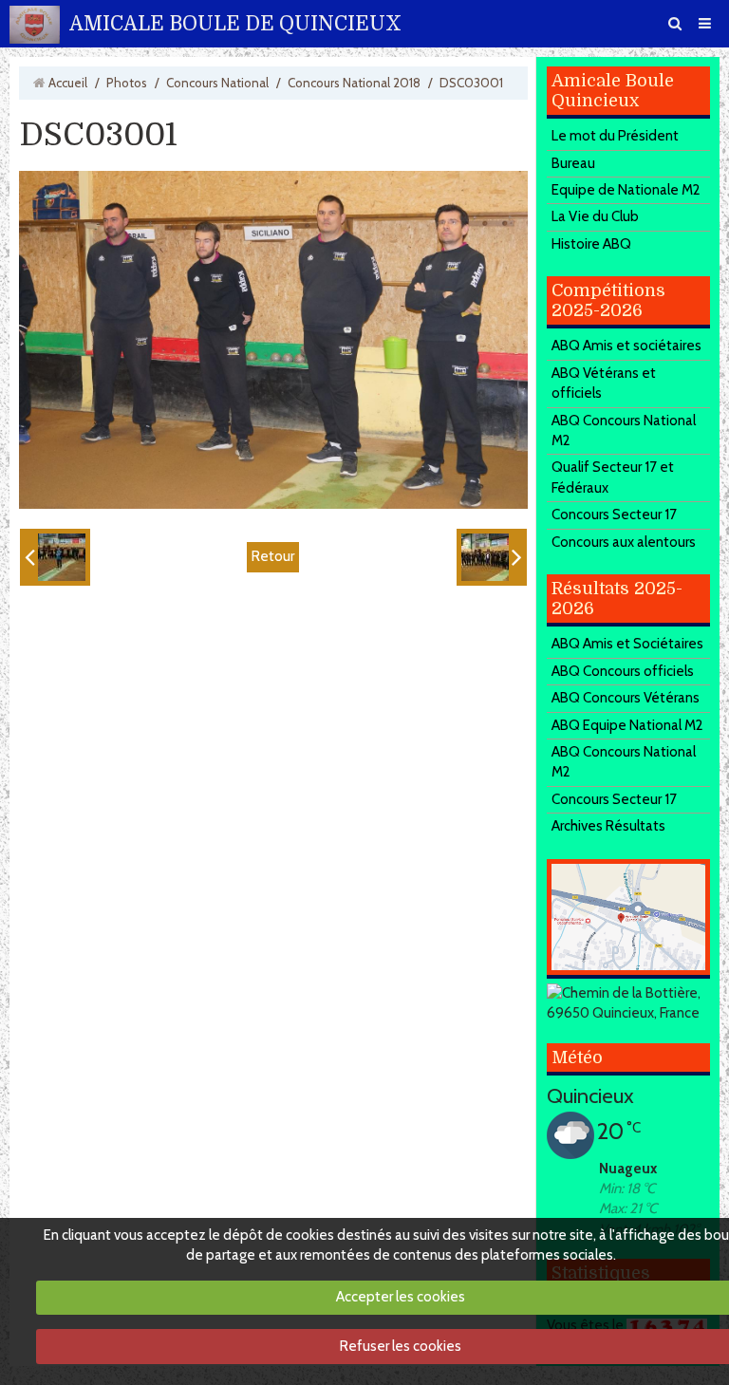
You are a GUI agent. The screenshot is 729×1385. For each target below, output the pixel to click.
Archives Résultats (608, 825)
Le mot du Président (615, 135)
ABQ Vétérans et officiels (603, 383)
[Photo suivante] (492, 557)
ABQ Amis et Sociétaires (627, 643)
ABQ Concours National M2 (623, 430)
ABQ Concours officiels (622, 671)
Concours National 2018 (354, 82)
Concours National (217, 82)
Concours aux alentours (623, 542)
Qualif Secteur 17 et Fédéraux (612, 477)
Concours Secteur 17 (614, 514)
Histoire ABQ (591, 244)
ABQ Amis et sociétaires (626, 345)
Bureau (573, 163)
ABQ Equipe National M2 (627, 725)
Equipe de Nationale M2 (626, 189)
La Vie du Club (595, 216)
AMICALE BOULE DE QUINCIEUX (235, 23)
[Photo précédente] (55, 557)
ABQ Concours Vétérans (625, 697)
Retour (273, 556)
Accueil (67, 82)
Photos (126, 82)
